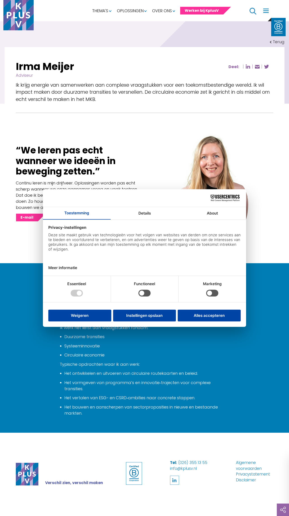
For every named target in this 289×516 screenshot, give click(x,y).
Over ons (162, 11)
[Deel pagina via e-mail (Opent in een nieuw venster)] (257, 67)
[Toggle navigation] (266, 10)
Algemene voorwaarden (249, 465)
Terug (278, 42)
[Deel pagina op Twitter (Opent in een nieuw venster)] (266, 67)
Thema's (100, 11)
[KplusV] (18, 16)
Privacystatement (253, 474)
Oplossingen (130, 11)
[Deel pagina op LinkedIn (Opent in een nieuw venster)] (247, 66)
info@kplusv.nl (183, 468)
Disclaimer (246, 480)
